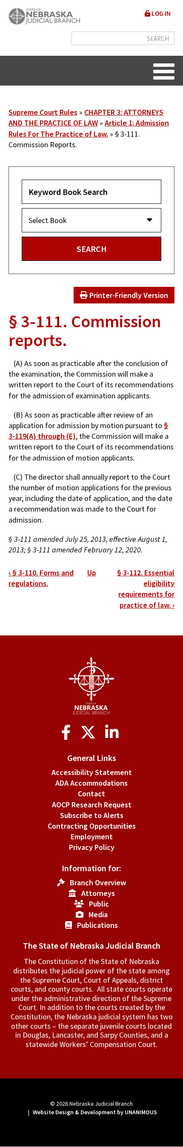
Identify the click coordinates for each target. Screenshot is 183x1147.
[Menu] (163, 70)
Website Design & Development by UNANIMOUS (95, 1112)
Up (91, 573)
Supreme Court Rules (43, 112)
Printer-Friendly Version (128, 295)
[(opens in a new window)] (68, 733)
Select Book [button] (48, 220)
